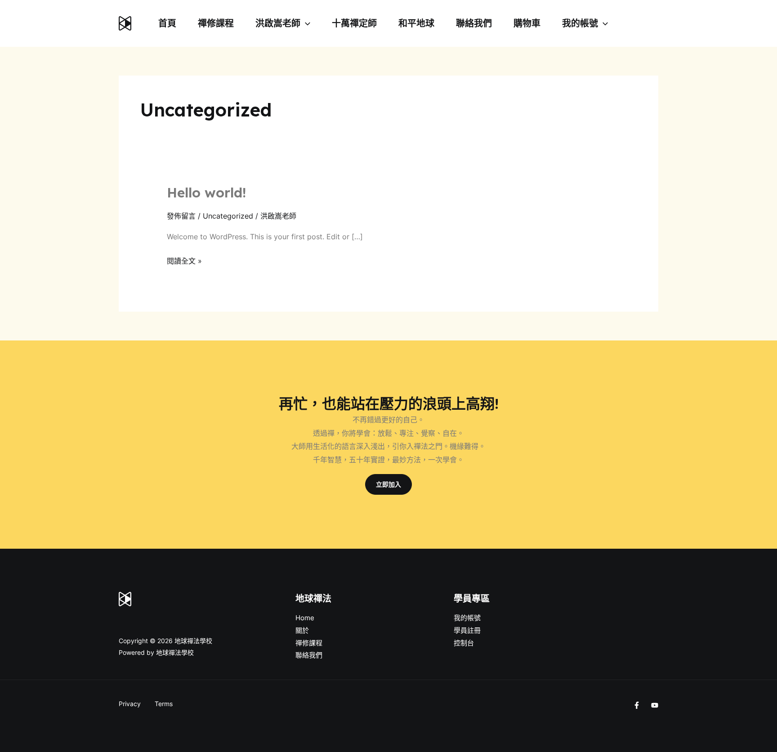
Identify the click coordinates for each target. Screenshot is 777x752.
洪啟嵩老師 (277, 23)
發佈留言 (181, 215)
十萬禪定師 (354, 23)
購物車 (527, 23)
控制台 (464, 643)
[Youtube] (654, 705)
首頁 (167, 23)
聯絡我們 (474, 23)
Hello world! (206, 192)
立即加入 (388, 484)
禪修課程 (216, 23)
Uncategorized (228, 215)
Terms (164, 703)
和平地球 (416, 23)
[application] (305, 23)
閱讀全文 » (184, 260)
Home (304, 617)
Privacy (130, 703)
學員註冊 (467, 630)
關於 (302, 630)
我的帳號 (580, 23)
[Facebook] (636, 705)
